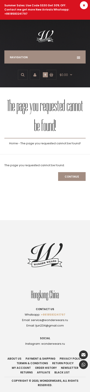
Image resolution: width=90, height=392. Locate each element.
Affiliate (43, 372)
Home (13, 143)
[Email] (83, 354)
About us (14, 358)
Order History (46, 368)
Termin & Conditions (32, 363)
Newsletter (69, 368)
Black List (62, 372)
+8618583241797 (53, 315)
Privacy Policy (71, 358)
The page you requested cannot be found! (50, 143)
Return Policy (63, 363)
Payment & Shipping (40, 358)
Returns (26, 372)
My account (21, 368)
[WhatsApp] (83, 364)
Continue (72, 176)
